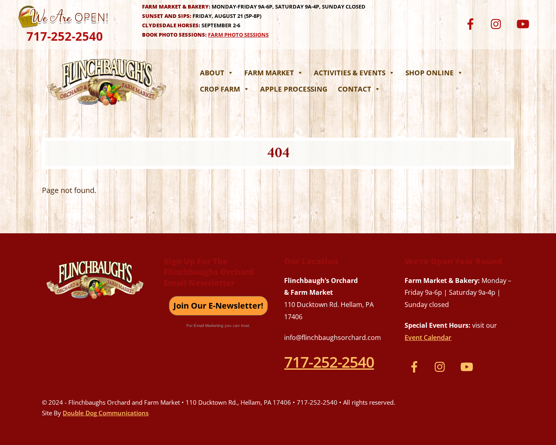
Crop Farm (220, 89)
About (212, 72)
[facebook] (472, 23)
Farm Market (269, 72)
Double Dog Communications (106, 413)
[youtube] (524, 23)
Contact (354, 89)
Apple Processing (293, 89)
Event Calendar (428, 337)
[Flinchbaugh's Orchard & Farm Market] (107, 108)
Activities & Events (349, 72)
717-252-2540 (64, 36)
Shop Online (429, 72)
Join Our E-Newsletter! (218, 305)
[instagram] (498, 23)
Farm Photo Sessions (238, 34)
